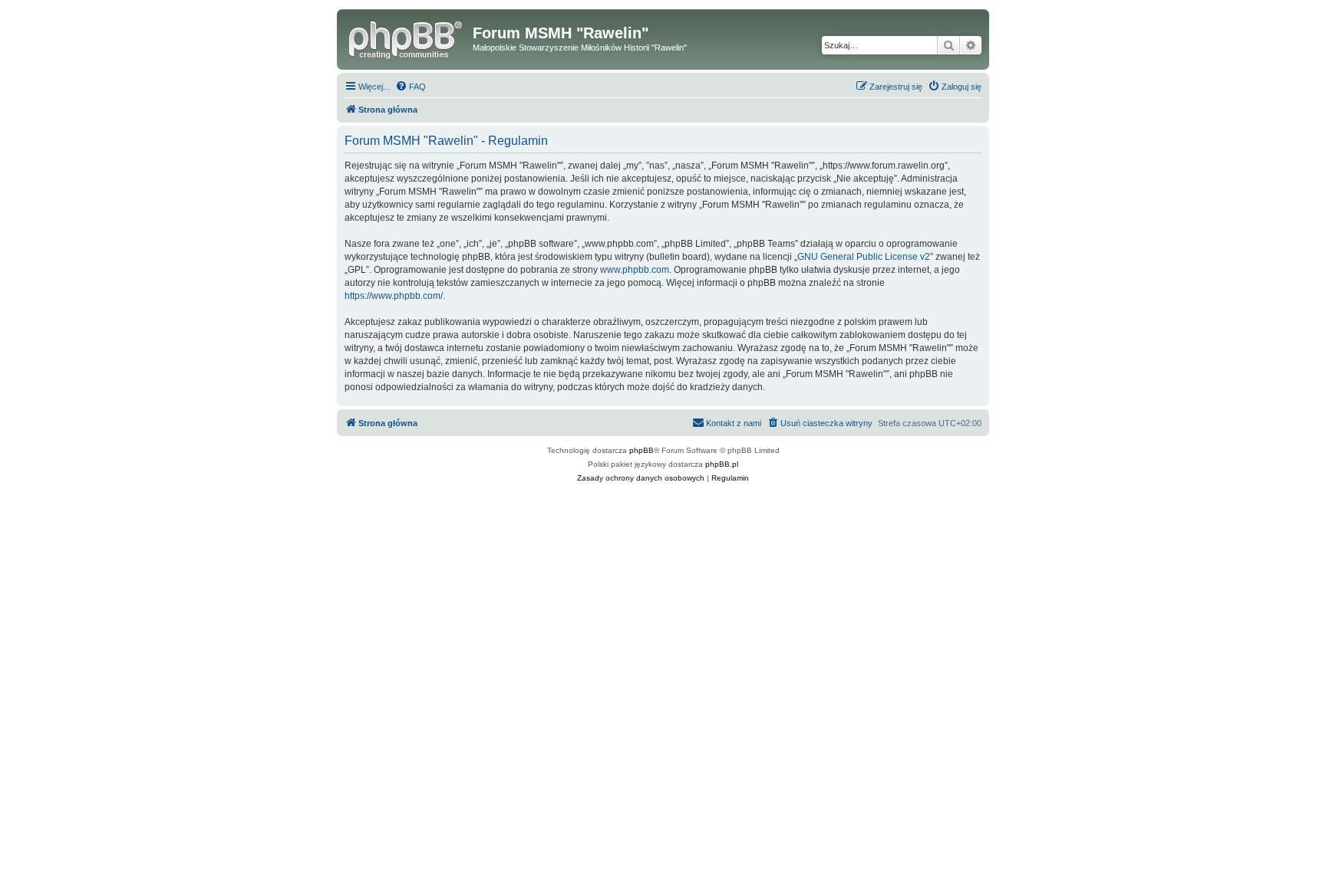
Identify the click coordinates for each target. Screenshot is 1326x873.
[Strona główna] (407, 37)
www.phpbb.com (634, 269)
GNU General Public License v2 (863, 256)
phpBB (641, 450)
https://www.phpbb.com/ (394, 295)
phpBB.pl (721, 464)
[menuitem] (410, 86)
